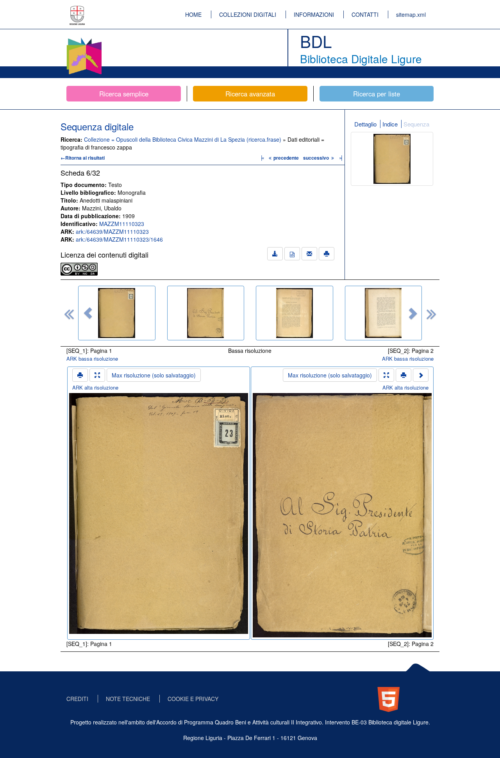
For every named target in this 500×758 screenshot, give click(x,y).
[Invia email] (309, 253)
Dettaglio (365, 124)
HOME (193, 14)
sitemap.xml (411, 14)
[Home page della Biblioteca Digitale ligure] (84, 39)
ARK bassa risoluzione (92, 358)
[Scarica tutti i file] (275, 253)
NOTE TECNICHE (128, 699)
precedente (286, 157)
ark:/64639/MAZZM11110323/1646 (119, 239)
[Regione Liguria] (77, 10)
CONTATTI (365, 14)
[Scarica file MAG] (292, 253)
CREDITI (77, 699)
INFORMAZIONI (314, 14)
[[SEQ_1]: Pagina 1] (116, 313)
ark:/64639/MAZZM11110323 (112, 231)
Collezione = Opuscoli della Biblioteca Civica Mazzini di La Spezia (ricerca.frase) (183, 139)
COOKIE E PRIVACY (193, 699)
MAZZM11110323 (121, 224)
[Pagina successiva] (421, 375)
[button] (88, 313)
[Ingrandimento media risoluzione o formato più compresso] (97, 375)
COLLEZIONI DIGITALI (247, 14)
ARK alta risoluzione (95, 387)
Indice (390, 124)
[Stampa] (326, 253)
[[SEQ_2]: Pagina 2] (206, 313)
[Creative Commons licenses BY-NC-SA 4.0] (79, 268)
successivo (316, 157)
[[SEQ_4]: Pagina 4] (383, 313)
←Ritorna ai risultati (83, 157)
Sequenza (416, 124)
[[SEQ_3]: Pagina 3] (294, 313)
